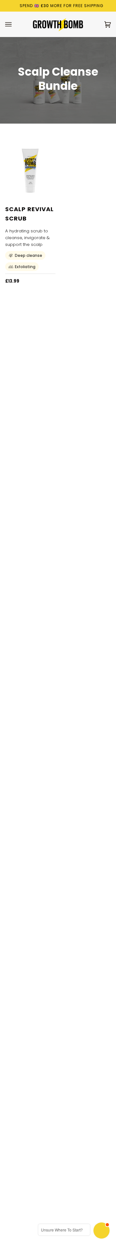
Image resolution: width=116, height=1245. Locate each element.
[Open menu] (14, 24)
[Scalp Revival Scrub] (30, 170)
